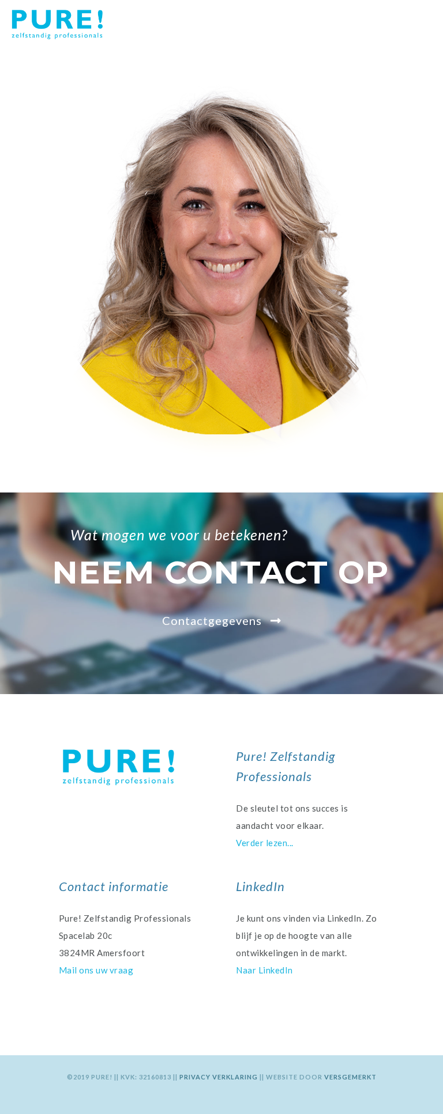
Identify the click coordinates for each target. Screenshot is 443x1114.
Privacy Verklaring (219, 1077)
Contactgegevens (213, 620)
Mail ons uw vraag (96, 970)
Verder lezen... (265, 843)
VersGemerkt (350, 1077)
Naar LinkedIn (264, 970)
